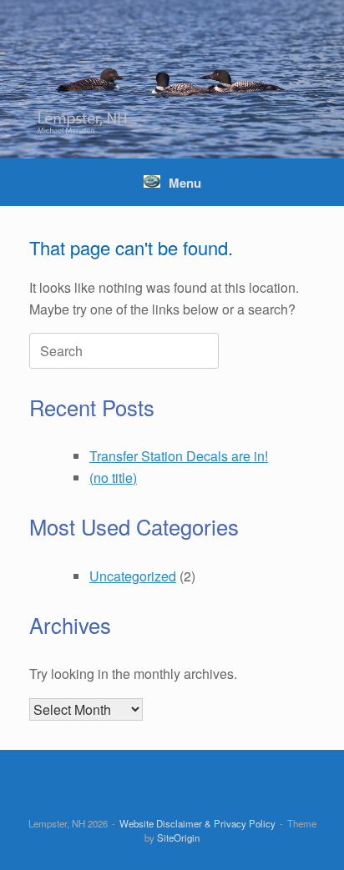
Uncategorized (132, 576)
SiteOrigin (178, 837)
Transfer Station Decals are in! (178, 455)
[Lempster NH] (172, 79)
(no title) (113, 477)
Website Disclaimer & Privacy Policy (197, 823)
